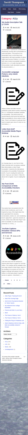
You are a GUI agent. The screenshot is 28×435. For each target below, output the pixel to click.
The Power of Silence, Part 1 (13, 318)
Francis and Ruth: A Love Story (13, 310)
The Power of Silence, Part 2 (13, 315)
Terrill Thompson (14, 2)
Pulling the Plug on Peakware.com (14, 320)
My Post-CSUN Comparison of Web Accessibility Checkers (11, 186)
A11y (6, 341)
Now (9, 9)
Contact (18, 12)
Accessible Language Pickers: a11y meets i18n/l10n (10, 74)
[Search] (25, 2)
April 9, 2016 (15, 191)
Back (6, 312)
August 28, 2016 (16, 79)
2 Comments (8, 29)
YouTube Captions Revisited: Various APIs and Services (11, 231)
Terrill (8, 27)
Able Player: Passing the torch (13, 296)
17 (4, 283)
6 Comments (8, 193)
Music (14, 9)
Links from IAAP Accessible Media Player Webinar (11, 131)
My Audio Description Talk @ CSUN (12, 23)
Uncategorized (9, 349)
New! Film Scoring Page (11, 298)
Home (4, 9)
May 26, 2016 (16, 136)
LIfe (6, 344)
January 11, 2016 (17, 235)
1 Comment (8, 81)
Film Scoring (22, 9)
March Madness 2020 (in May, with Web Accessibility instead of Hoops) (14, 325)
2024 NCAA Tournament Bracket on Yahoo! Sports (14, 302)
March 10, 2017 (16, 27)
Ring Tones (11, 12)
